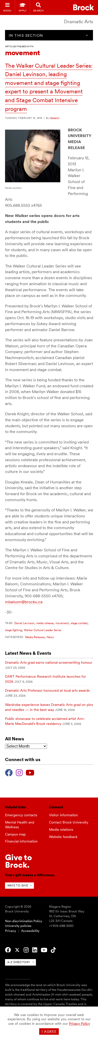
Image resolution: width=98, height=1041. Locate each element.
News (50, 637)
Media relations (61, 829)
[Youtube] (30, 772)
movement (62, 623)
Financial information (21, 841)
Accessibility (30, 931)
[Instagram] (19, 772)
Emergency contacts (21, 815)
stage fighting (13, 630)
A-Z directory (18, 962)
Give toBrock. (18, 861)
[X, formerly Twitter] (17, 950)
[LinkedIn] (34, 950)
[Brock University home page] (83, 7)
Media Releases (35, 637)
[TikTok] (53, 950)
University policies (18, 926)
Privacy (10, 931)
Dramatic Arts (78, 21)
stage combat (79, 623)
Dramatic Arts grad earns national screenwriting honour (48, 662)
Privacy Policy (79, 1023)
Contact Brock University (68, 822)
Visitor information (63, 815)
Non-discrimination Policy (23, 921)
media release (45, 623)
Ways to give (17, 885)
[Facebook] (9, 772)
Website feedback (63, 836)
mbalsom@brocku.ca (23, 602)
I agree (49, 1032)
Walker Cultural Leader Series (42, 630)
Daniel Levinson (24, 623)
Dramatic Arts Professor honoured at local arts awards (47, 690)
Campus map (15, 834)
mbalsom (54, 117)
